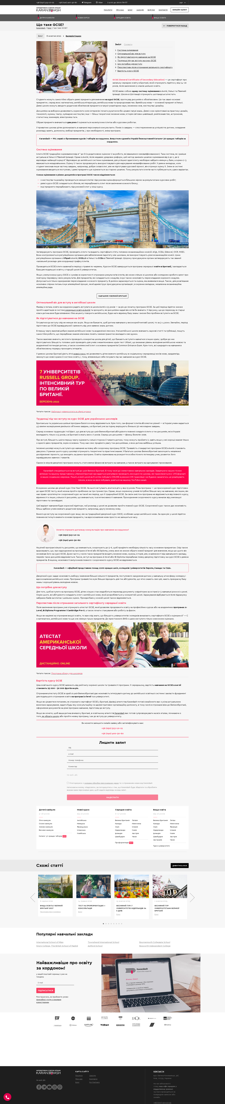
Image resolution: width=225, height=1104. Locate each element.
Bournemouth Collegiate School (154, 942)
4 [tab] (111, 923)
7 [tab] (119, 923)
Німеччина (136, 823)
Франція (173, 827)
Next (192, 897)
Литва (172, 820)
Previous (32, 897)
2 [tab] (106, 923)
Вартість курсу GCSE (128, 70)
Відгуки (151, 10)
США (117, 827)
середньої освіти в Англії (77, 310)
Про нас (120, 10)
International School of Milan (49, 942)
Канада (118, 823)
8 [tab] (121, 923)
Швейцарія (120, 836)
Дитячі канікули (47, 809)
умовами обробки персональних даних (101, 783)
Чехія (134, 836)
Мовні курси (83, 809)
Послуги (108, 10)
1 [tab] (103, 923)
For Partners (94, 1082)
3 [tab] (108, 923)
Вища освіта (159, 809)
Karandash (40, 28)
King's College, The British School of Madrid (57, 946)
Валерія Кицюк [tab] (73, 36)
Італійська (81, 833)
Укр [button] (181, 3)
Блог (130, 10)
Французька (82, 827)
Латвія (135, 820)
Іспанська (81, 830)
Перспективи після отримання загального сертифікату (145, 67)
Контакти (163, 10)
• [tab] (63, 36)
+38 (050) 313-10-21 (162, 1102)
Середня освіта (123, 809)
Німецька (81, 823)
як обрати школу (50, 716)
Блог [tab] (40, 36)
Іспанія (135, 827)
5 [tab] (114, 923)
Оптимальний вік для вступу (131, 53)
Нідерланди (120, 830)
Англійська (81, 820)
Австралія (157, 840)
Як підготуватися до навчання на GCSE (136, 57)
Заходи (140, 10)
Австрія (135, 833)
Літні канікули (45, 820)
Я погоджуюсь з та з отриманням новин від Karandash (111, 783)
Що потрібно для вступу (129, 64)
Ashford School (95, 946)
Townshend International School (103, 942)
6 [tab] (116, 923)
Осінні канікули (45, 823)
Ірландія (118, 833)
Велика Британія (122, 820)
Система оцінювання (127, 50)
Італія (134, 830)
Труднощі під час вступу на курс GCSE (136, 60)
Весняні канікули (46, 830)
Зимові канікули (46, 827)
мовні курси (79, 353)
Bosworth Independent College (154, 946)
